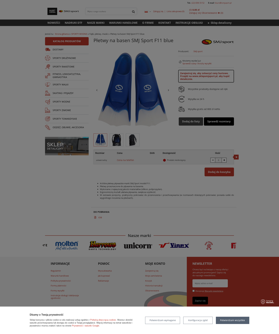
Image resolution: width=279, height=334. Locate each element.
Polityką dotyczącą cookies (103, 320)
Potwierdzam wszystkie (232, 320)
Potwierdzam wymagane (163, 320)
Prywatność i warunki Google (85, 325)
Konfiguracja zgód (198, 320)
